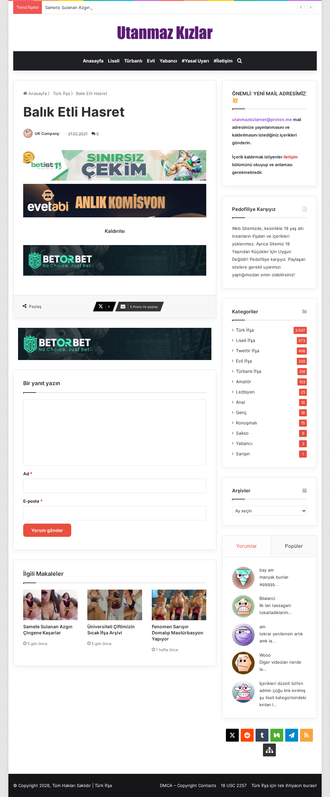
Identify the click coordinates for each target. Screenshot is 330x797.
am (262, 626)
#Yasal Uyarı (195, 60)
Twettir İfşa (247, 350)
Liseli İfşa (245, 340)
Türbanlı (133, 60)
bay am (266, 570)
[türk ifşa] (165, 33)
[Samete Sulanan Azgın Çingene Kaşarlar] (50, 605)
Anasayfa (93, 60)
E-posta (33, 501)
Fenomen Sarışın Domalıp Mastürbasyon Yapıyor (177, 632)
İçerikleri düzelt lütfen (281, 683)
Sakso (242, 433)
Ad (27, 473)
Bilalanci (267, 598)
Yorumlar (246, 546)
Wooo (265, 655)
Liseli (114, 60)
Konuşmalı (246, 422)
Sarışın (243, 453)
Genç (241, 412)
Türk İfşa (61, 93)
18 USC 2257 (234, 785)
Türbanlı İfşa (248, 371)
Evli (151, 60)
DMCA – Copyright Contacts (188, 785)
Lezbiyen (245, 391)
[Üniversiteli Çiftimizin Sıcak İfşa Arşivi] (114, 605)
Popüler (294, 546)
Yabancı (168, 60)
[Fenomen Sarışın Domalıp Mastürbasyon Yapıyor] (179, 605)
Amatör (243, 381)
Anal (240, 402)
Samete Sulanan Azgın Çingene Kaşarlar (85, 7)
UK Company (47, 133)
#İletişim (223, 60)
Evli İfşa (244, 361)
